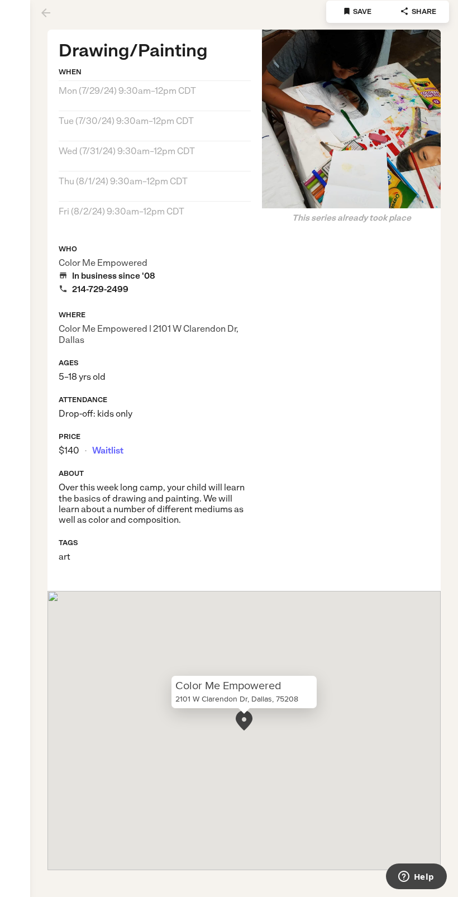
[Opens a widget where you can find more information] (416, 877)
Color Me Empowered (103, 262)
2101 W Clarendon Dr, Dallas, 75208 (236, 698)
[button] (244, 720)
